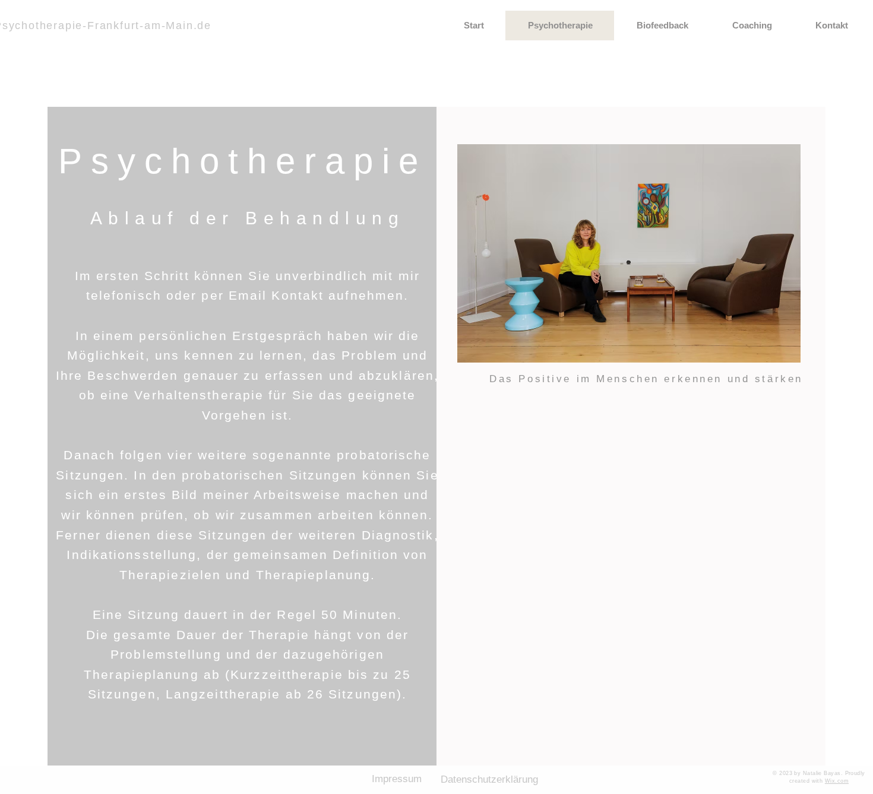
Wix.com (837, 781)
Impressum (397, 779)
